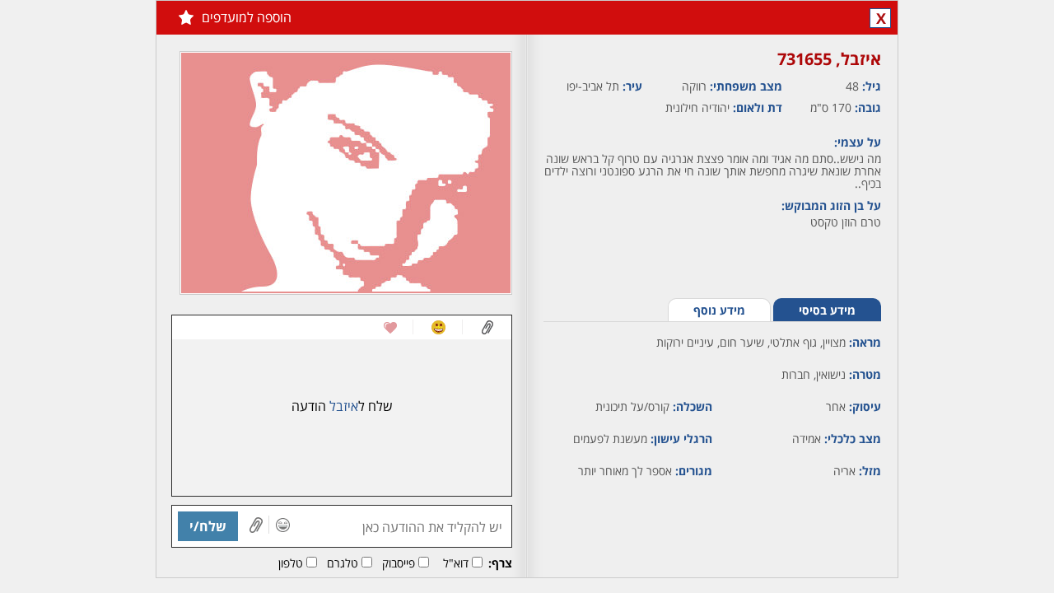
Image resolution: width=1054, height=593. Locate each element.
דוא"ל (456, 563)
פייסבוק (398, 563)
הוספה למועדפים (246, 17)
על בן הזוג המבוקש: (831, 205)
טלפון (290, 563)
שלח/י (207, 526)
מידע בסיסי (827, 310)
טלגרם (342, 563)
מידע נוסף (719, 310)
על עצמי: (857, 142)
